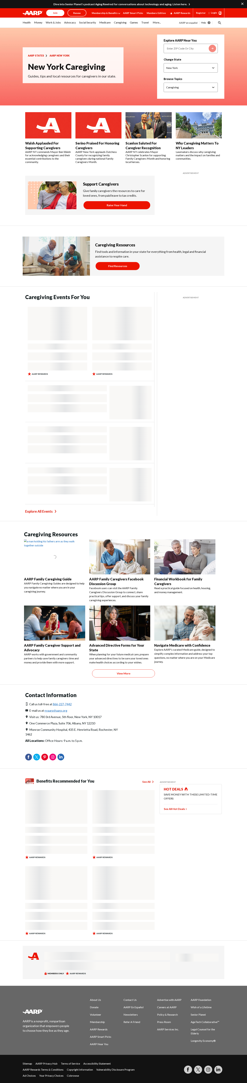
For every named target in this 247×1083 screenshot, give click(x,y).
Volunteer (95, 1014)
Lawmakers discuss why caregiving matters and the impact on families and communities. (198, 155)
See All (146, 781)
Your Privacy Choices (51, 1075)
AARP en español (188, 22)
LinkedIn (60, 757)
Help (203, 22)
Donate (94, 1007)
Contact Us (130, 999)
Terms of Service (70, 1063)
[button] (219, 23)
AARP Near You (99, 1044)
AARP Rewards (182, 13)
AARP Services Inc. (168, 1029)
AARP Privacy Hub (46, 1063)
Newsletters (131, 1014)
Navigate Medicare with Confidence (182, 645)
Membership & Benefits (105, 13)
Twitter (36, 757)
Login (214, 12)
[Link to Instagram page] (208, 1070)
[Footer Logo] (46, 1011)
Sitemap (27, 1063)
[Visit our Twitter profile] (198, 1070)
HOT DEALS (173, 789)
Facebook (28, 757)
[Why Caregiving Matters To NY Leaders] (199, 125)
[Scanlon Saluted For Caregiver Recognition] (149, 125)
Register (201, 12)
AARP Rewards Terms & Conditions (43, 1069)
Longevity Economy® (203, 1040)
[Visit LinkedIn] (218, 1070)
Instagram (52, 757)
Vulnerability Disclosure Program (115, 1069)
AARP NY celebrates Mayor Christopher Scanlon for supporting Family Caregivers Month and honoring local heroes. (148, 156)
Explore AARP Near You (180, 40)
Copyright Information (80, 1069)
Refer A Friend (132, 1021)
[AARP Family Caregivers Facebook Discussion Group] (119, 556)
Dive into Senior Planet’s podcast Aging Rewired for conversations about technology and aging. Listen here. (120, 4)
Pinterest (44, 757)
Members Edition (156, 13)
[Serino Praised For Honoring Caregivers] (98, 125)
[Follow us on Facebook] (188, 1070)
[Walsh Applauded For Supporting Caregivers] (48, 125)
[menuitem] (27, 24)
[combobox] (191, 48)
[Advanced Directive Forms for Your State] (119, 623)
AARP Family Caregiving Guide (48, 579)
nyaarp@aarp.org (56, 710)
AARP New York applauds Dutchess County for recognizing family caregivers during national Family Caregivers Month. (96, 156)
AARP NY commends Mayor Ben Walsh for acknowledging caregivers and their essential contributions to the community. (48, 156)
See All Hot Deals (174, 808)
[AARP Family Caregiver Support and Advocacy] (54, 623)
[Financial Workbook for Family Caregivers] (184, 556)
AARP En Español (133, 1007)
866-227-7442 (62, 704)
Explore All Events (39, 511)
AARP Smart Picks (133, 13)
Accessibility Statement (97, 1063)
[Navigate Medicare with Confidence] (184, 623)
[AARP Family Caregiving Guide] (54, 556)
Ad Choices (29, 1075)
